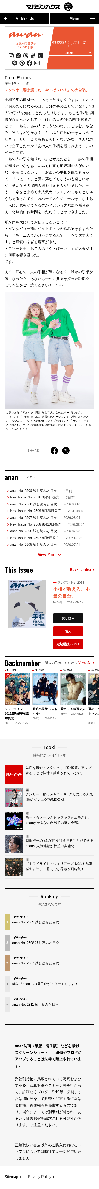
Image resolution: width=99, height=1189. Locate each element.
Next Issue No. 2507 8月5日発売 (46, 538)
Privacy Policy (39, 1177)
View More (47, 554)
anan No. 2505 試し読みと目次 (45, 544)
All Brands (25, 18)
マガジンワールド (49, 6)
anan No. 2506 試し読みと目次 (45, 531)
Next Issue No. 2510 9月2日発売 (42, 497)
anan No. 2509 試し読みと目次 (41, 491)
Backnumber (81, 570)
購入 (68, 631)
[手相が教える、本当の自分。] (27, 604)
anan (69, 52)
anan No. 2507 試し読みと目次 (45, 518)
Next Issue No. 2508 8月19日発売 (47, 524)
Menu (74, 18)
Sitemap (11, 1177)
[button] (90, 694)
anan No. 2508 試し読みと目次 (45, 504)
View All (85, 663)
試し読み (68, 618)
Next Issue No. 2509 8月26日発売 (47, 511)
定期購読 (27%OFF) (70, 644)
